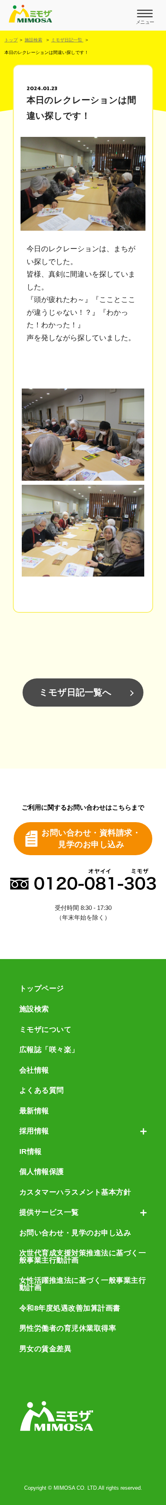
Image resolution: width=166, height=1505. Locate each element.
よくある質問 (41, 1090)
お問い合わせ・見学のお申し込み (75, 1233)
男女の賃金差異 (45, 1349)
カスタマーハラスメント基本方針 (75, 1192)
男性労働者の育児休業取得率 (67, 1328)
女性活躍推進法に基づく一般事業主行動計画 (82, 1284)
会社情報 (34, 1070)
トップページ (41, 988)
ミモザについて (45, 1030)
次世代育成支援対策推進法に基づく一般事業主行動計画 (82, 1257)
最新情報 (34, 1111)
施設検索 (33, 39)
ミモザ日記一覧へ (75, 692)
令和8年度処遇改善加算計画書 (69, 1308)
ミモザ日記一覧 (67, 39)
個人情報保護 (41, 1172)
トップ (11, 39)
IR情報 (30, 1152)
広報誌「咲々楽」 (49, 1050)
